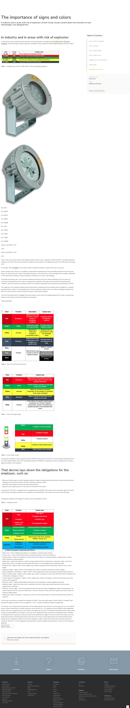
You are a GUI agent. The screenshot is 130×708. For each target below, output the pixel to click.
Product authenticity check (85, 696)
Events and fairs (108, 691)
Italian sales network (109, 700)
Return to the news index (97, 90)
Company (63, 5)
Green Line (81, 700)
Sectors (54, 5)
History (55, 691)
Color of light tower (95, 55)
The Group (55, 684)
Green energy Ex (6, 701)
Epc (80, 684)
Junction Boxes (5, 687)
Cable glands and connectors (9, 689)
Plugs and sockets (6, 694)
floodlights (15, 268)
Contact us (109, 5)
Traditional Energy (32, 696)
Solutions (46, 5)
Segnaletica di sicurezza (96, 69)
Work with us (56, 701)
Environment (56, 696)
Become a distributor (58, 703)
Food (29, 694)
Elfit (54, 689)
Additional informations (109, 687)
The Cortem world (108, 689)
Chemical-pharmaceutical (33, 687)
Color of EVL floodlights (96, 41)
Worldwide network (109, 703)
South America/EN (118, 1)
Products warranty (83, 693)
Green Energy (31, 698)
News (71, 5)
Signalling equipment (7, 691)
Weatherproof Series (7, 705)
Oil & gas (30, 684)
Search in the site (108, 1)
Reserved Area (82, 703)
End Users (81, 687)
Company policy (57, 698)
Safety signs (93, 65)
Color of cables (93, 46)
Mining (29, 689)
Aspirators (4, 703)
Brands (55, 687)
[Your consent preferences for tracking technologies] (127, 706)
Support (81, 691)
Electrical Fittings (6, 698)
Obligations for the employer (98, 60)
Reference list (56, 705)
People (55, 694)
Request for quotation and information (88, 698)
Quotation (119, 5)
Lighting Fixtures (6, 684)
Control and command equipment (10, 696)
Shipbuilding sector (32, 691)
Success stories (108, 694)
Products (5, 682)
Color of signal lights (95, 51)
